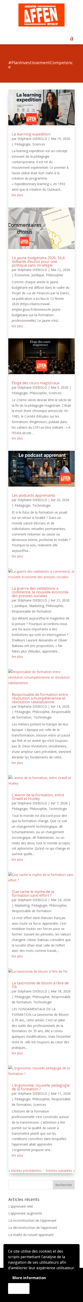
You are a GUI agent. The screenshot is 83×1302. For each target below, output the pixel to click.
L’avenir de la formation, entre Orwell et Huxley (38, 796)
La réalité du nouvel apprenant (31, 1235)
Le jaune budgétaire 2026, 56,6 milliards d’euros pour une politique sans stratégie (38, 261)
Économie (22, 275)
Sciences (38, 144)
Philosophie (54, 275)
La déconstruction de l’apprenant (32, 1227)
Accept (18, 1288)
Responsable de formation (31, 611)
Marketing (36, 606)
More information (29, 1277)
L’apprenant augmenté (25, 1213)
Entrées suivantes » (60, 1170)
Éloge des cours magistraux (35, 382)
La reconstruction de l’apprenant (32, 1220)
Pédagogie (22, 144)
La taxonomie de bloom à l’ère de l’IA (40, 984)
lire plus (17, 195)
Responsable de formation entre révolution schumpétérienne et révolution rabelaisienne (40, 698)
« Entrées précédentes (25, 1170)
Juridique (37, 275)
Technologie (41, 505)
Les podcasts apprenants (33, 495)
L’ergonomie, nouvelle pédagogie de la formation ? (41, 1087)
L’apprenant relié (20, 1206)
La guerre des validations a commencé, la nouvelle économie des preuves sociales (40, 592)
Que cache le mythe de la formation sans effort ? (33, 893)
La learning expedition (31, 134)
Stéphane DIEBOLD (32, 138)
